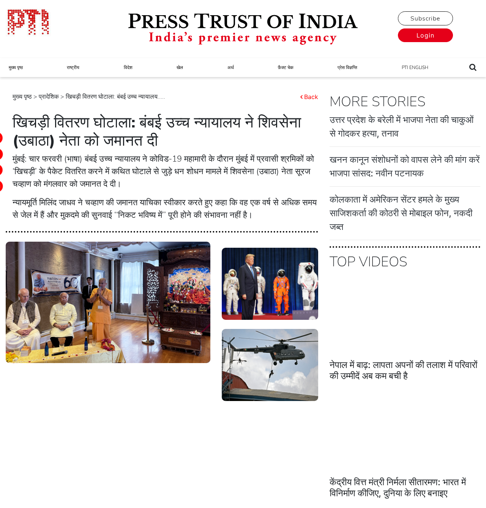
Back (311, 97)
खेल (180, 67)
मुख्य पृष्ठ (16, 67)
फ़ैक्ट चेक (285, 67)
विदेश (128, 67)
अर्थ (230, 67)
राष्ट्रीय (73, 67)
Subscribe (425, 18)
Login (425, 35)
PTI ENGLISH (415, 67)
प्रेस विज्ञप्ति (347, 67)
